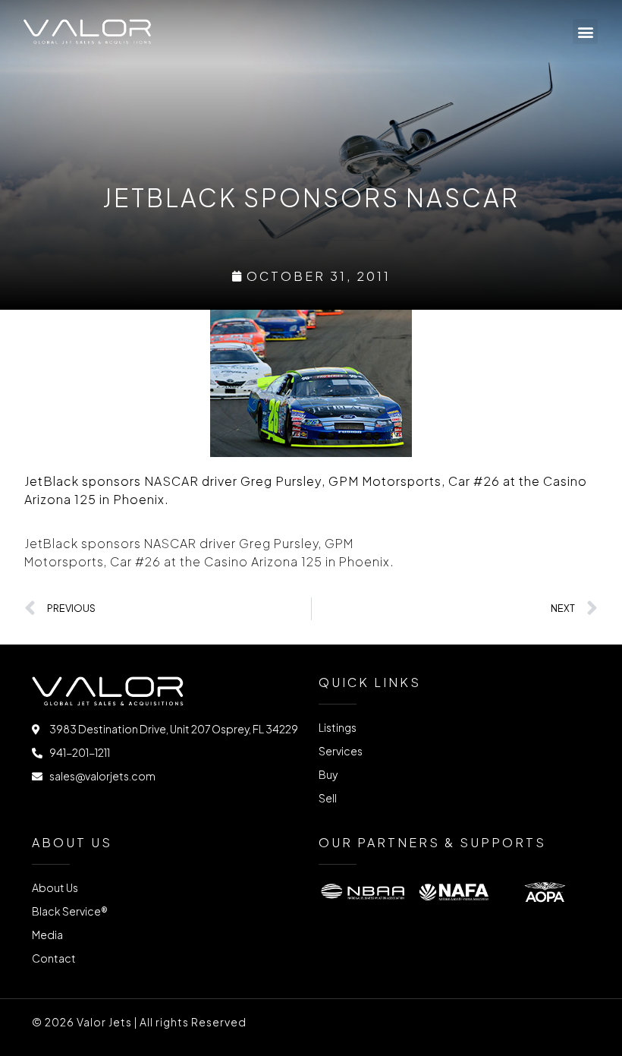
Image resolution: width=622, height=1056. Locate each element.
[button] (585, 31)
